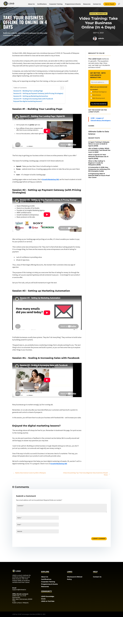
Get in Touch (109, 4)
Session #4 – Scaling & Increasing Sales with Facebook (33, 99)
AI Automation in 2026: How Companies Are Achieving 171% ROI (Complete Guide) (99, 169)
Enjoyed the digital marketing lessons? (27, 101)
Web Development (98, 98)
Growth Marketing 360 (50, 179)
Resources (86, 4)
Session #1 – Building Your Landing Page (28, 91)
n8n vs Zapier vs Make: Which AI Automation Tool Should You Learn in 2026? (99, 150)
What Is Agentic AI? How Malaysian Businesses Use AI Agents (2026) (98, 156)
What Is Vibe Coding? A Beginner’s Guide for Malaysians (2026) (96, 163)
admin (101, 38)
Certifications (42, 4)
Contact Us (97, 4)
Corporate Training (55, 4)
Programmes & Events (73, 4)
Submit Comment (99, 538)
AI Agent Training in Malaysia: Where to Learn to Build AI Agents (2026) (98, 144)
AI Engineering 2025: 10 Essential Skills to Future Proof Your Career (99, 175)
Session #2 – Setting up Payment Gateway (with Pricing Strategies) (38, 93)
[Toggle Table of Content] (61, 88)
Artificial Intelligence (99, 92)
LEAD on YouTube (47, 601)
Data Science (96, 95)
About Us (31, 4)
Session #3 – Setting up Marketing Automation (30, 96)
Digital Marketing (98, 14)
